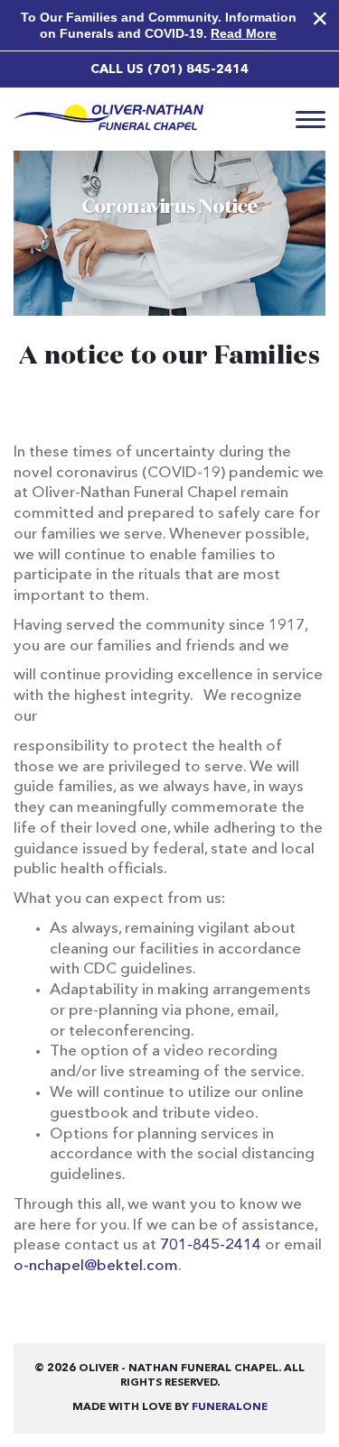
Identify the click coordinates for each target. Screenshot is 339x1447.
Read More (244, 33)
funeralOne (230, 1407)
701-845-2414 (210, 1245)
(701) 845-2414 (198, 69)
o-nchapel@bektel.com (96, 1266)
